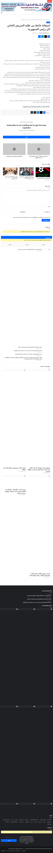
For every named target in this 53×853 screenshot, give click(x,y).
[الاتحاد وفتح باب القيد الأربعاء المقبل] (43, 172)
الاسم (48, 206)
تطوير (16, 819)
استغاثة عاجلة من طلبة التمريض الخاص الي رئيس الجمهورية (35, 106)
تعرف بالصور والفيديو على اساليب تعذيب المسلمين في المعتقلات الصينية (28, 354)
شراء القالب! (3, 850)
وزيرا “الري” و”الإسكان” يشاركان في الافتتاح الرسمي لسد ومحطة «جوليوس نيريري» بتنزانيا (15, 491)
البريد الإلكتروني (47, 211)
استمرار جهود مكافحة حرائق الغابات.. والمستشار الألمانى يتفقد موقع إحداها (40, 574)
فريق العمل (17, 850)
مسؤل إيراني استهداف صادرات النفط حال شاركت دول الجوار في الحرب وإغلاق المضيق (39, 469)
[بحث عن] (51, 13)
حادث (12, 819)
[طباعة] (32, 112)
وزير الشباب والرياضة (13, 821)
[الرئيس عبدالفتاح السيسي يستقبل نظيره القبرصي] (10, 171)
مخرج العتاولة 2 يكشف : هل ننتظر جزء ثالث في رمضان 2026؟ (26, 177)
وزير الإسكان (27, 821)
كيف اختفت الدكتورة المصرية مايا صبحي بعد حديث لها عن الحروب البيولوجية (28, 350)
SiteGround (48, 848)
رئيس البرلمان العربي (6, 819)
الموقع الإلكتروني (23, 211)
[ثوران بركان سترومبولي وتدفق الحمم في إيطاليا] (14, 418)
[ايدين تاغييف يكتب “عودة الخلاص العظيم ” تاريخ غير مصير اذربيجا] (46, 297)
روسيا (44, 821)
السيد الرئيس (21, 819)
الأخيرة (26, 244)
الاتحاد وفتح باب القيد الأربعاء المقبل (43, 178)
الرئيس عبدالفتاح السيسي (34, 819)
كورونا (35, 821)
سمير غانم (40, 821)
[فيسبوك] (48, 36)
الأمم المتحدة (49, 819)
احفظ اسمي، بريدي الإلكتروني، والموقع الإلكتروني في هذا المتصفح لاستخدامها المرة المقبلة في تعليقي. (31, 217)
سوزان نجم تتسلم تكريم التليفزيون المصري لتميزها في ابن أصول (30, 347)
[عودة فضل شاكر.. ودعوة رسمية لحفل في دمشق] (43, 613)
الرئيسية (47, 19)
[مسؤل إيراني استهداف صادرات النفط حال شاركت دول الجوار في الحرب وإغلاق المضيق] (38, 418)
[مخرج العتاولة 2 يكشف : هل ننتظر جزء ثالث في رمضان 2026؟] (26, 171)
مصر (32, 821)
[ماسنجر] (39, 36)
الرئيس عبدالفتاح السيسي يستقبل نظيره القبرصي (11, 177)
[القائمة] (1, 13)
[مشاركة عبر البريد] (35, 112)
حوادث (8, 850)
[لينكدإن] (42, 36)
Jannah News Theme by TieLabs (31, 848)
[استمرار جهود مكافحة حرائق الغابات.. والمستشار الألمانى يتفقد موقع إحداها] (38, 523)
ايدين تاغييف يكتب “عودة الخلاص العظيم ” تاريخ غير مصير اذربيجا (30, 249)
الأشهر (43, 244)
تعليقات (9, 244)
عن (20, 850)
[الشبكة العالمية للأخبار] (26, 7)
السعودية (26, 819)
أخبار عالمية (12, 850)
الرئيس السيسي (42, 819)
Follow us (49, 827)
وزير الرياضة (21, 821)
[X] (45, 36)
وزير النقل (7, 821)
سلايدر (44, 19)
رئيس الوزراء (49, 821)
